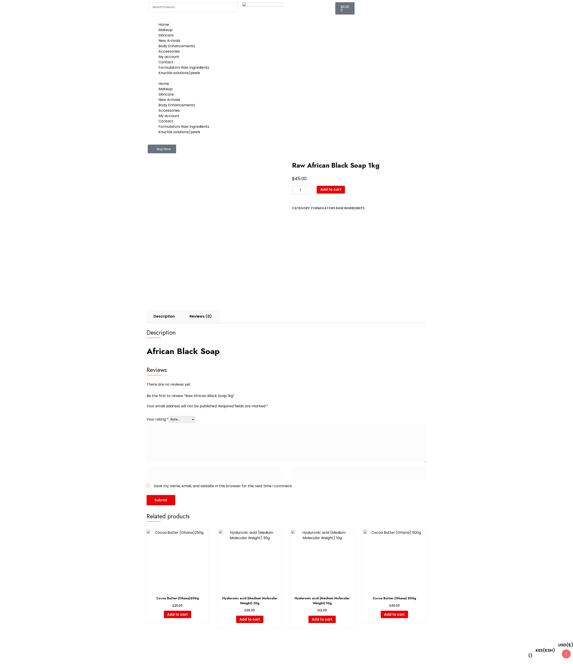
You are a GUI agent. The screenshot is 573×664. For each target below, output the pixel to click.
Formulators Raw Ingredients (183, 67)
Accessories (169, 51)
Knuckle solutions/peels (179, 72)
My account (168, 56)
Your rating (158, 419)
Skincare (166, 35)
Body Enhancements (176, 46)
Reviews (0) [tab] (201, 316)
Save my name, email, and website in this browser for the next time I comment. (223, 486)
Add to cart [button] (177, 614)
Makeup (165, 29)
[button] (162, 149)
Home (163, 24)
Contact (165, 62)
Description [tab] (164, 316)
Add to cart (330, 189)
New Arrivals (169, 40)
